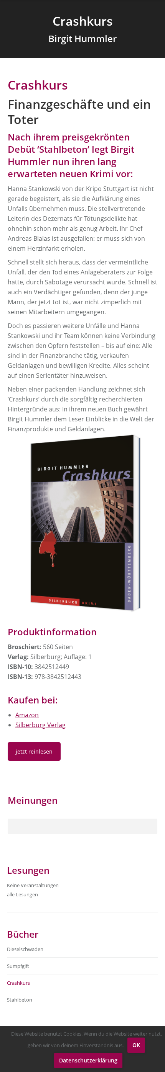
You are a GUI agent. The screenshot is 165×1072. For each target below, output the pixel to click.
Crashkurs (18, 982)
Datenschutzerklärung (88, 1060)
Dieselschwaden (25, 949)
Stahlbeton (19, 999)
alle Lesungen (22, 894)
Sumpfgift (18, 966)
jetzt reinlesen (34, 751)
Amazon (27, 715)
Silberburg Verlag (40, 725)
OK (136, 1045)
